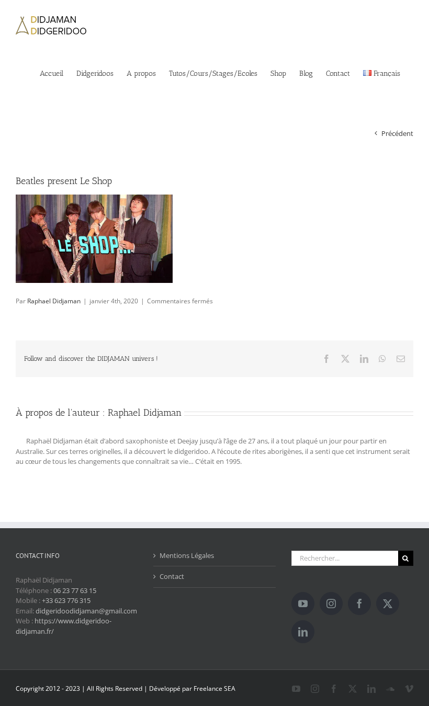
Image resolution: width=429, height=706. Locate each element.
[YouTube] (302, 603)
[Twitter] (387, 603)
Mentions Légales (187, 555)
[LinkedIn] (302, 631)
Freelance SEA (214, 688)
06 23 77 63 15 (74, 590)
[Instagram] (331, 603)
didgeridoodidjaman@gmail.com (86, 611)
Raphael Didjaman (54, 301)
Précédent (397, 133)
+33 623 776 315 (66, 600)
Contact (172, 576)
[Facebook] (359, 603)
